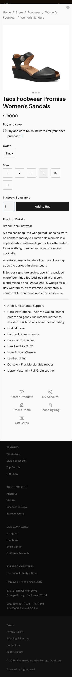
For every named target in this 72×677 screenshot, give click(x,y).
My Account (50, 397)
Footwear (34, 12)
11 (7, 185)
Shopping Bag (50, 410)
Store (19, 12)
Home (7, 12)
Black (9, 153)
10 (55, 173)
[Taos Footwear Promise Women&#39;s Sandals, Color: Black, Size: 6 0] (36, 57)
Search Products (22, 397)
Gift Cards (22, 423)
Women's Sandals (32, 17)
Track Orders (22, 410)
